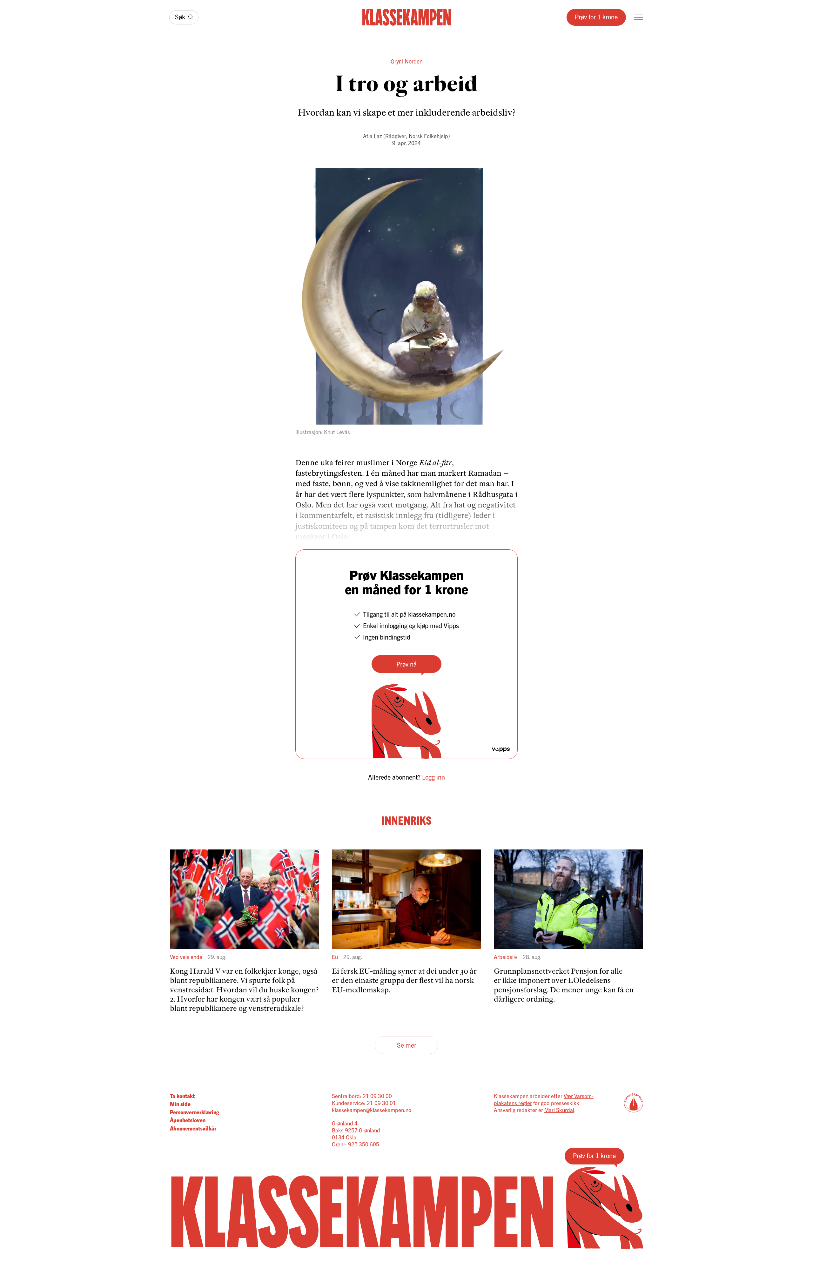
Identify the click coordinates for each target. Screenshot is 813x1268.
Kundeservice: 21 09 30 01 (364, 1102)
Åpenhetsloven (187, 1120)
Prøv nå (406, 664)
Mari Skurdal (559, 1109)
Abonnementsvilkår (193, 1128)
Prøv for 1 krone (596, 17)
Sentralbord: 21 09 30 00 (362, 1095)
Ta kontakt (182, 1095)
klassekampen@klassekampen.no (371, 1109)
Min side (180, 1103)
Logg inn (433, 777)
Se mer (406, 1045)
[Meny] (638, 17)
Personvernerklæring (194, 1112)
